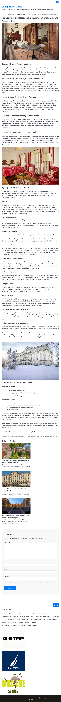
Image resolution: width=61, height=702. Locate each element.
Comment (7, 542)
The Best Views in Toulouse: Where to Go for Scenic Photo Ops (19, 622)
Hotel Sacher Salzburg (25, 432)
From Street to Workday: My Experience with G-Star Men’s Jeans (19, 625)
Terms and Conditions (33, 698)
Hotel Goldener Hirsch (12, 432)
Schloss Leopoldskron (38, 432)
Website (6, 576)
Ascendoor (50, 698)
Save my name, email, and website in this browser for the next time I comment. (27, 583)
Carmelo (15, 21)
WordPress (30, 699)
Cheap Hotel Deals (12, 6)
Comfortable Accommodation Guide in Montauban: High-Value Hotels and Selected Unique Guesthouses (30, 616)
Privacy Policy (23, 698)
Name (6, 563)
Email (6, 569)
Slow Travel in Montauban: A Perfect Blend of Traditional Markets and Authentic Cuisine (26, 613)
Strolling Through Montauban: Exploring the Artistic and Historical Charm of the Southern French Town (30, 619)
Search (3, 601)
